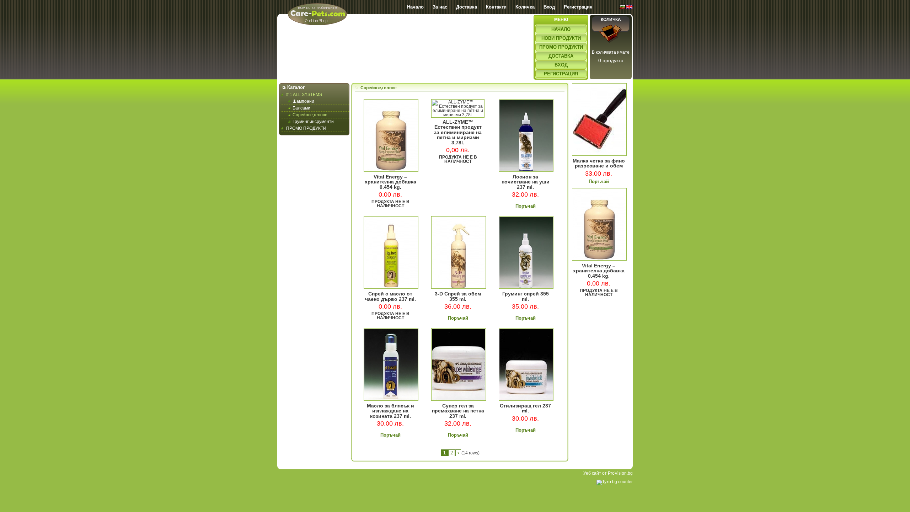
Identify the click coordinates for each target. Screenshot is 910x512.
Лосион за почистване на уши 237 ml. (526, 182)
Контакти (496, 7)
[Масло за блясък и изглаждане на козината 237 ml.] (391, 399)
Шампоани (303, 101)
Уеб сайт (592, 473)
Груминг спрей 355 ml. (525, 296)
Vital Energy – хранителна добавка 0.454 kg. (390, 182)
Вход (549, 7)
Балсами (301, 108)
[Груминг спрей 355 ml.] (526, 287)
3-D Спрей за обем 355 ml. (458, 296)
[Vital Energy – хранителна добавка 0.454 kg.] (391, 170)
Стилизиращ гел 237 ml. (525, 408)
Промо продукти (561, 47)
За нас (440, 7)
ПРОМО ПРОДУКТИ (306, 128)
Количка (525, 7)
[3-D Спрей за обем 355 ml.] (458, 287)
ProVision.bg (620, 473)
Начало (415, 7)
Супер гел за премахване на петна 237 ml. (458, 410)
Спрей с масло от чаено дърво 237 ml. (390, 296)
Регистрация (578, 7)
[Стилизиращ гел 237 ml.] (526, 399)
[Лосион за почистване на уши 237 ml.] (526, 170)
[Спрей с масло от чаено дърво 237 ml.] (391, 287)
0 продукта (610, 60)
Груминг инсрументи (313, 121)
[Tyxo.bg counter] (614, 481)
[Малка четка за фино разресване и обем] (599, 154)
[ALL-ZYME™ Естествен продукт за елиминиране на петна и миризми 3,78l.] (458, 114)
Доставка (466, 7)
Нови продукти (561, 38)
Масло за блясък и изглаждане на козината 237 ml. (390, 410)
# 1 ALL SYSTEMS (304, 94)
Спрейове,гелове (310, 114)
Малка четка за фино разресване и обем (599, 163)
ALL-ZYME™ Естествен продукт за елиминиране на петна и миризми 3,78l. (458, 132)
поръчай (525, 206)
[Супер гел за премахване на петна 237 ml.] (458, 399)
